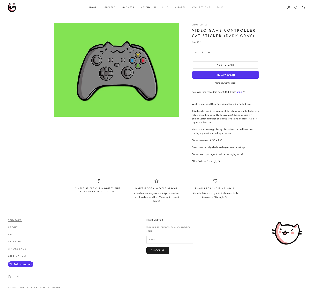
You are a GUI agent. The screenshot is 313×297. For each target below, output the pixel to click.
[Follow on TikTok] (18, 276)
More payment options (225, 82)
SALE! (220, 7)
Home (93, 7)
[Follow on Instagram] (9, 276)
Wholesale (17, 249)
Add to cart (225, 64)
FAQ (11, 235)
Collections (201, 7)
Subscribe (158, 250)
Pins (165, 7)
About (13, 227)
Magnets (128, 7)
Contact (15, 220)
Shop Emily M (201, 25)
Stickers (109, 7)
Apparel (180, 7)
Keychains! (148, 7)
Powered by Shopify (49, 288)
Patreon (15, 242)
